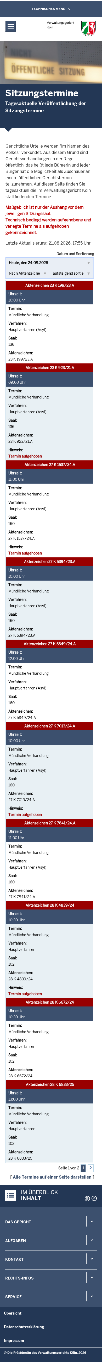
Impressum (14, 1340)
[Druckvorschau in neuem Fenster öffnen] (86, 1199)
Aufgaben (15, 1240)
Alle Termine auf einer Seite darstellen (52, 1177)
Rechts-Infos (19, 1278)
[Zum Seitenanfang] (94, 1198)
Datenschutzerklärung (24, 1327)
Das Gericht (18, 1222)
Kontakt (14, 1259)
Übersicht (12, 1313)
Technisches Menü (48, 9)
